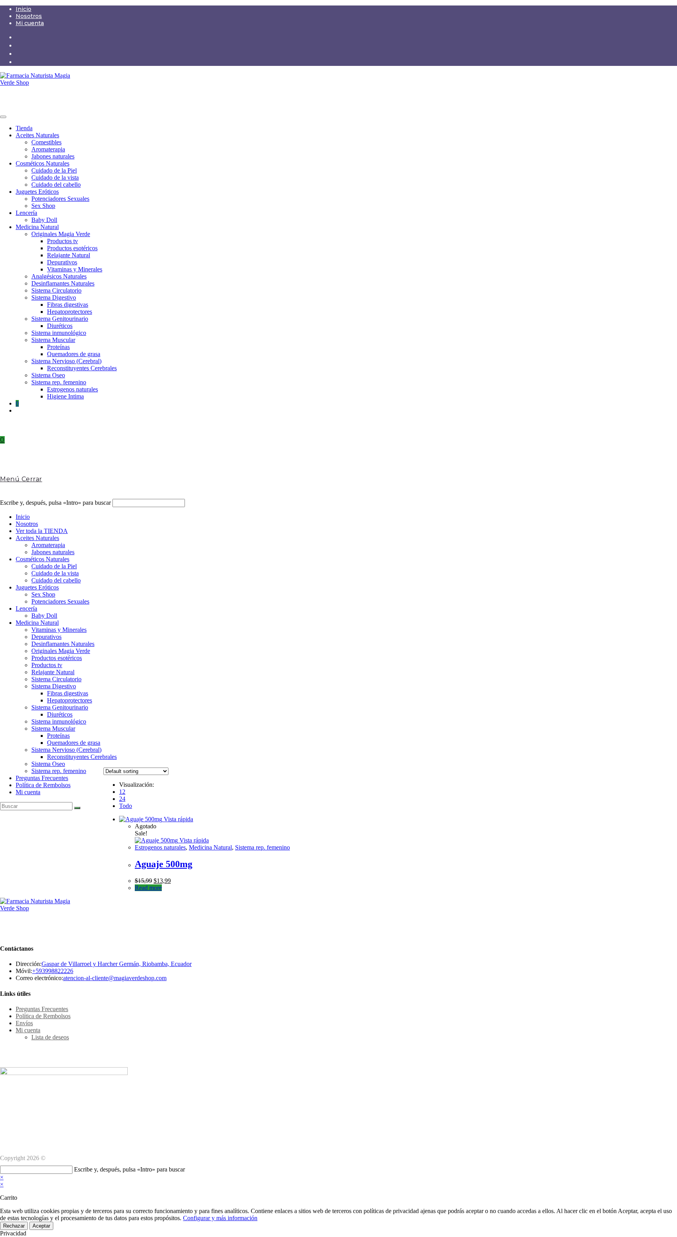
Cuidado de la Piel (54, 170)
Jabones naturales (52, 156)
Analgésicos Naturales (59, 276)
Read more (148, 887)
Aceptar (41, 1226)
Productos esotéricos (72, 248)
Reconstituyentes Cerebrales (82, 368)
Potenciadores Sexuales (60, 198)
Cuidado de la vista (55, 177)
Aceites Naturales (37, 135)
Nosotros (29, 16)
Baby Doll (44, 219)
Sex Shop (43, 205)
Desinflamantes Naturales (62, 283)
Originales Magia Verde (60, 234)
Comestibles (46, 142)
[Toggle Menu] (3, 117)
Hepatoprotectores (69, 311)
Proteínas (58, 347)
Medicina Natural (37, 227)
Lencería (26, 212)
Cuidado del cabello (56, 184)
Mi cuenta (30, 23)
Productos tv (62, 241)
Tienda (24, 128)
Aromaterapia (48, 149)
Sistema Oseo (48, 375)
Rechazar (14, 1226)
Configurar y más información (220, 1218)
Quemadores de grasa (73, 354)
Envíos (24, 1023)
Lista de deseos (50, 1037)
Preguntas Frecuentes (42, 778)
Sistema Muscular (53, 340)
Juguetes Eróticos (37, 191)
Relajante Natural (68, 255)
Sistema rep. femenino (58, 382)
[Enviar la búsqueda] (77, 808)
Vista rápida (177, 819)
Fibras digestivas (67, 304)
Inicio (23, 9)
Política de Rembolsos (43, 785)
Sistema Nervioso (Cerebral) (66, 361)
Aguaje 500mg (163, 864)
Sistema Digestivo (53, 297)
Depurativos (62, 262)
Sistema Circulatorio (56, 290)
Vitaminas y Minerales (74, 269)
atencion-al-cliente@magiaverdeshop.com (115, 978)
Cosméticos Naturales (42, 163)
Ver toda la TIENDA (42, 531)
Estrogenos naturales (72, 389)
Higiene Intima (65, 396)
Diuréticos (59, 325)
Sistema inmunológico (58, 332)
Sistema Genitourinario (59, 318)
